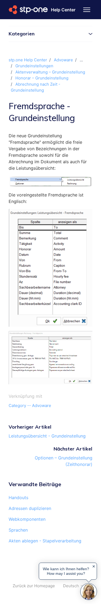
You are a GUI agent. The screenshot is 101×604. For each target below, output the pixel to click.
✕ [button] (93, 566)
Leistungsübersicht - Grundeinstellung (47, 436)
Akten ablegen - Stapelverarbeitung (45, 540)
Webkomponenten (27, 519)
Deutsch (71, 585)
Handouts (18, 497)
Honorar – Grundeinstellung (41, 78)
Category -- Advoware (30, 405)
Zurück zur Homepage (34, 585)
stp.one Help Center (28, 59)
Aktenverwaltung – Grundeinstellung (50, 72)
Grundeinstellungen (34, 65)
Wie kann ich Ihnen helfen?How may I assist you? (66, 571)
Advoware (63, 59)
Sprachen (18, 530)
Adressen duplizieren (30, 508)
